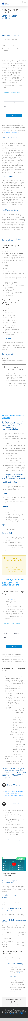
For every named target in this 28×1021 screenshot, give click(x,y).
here (12, 685)
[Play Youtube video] (14, 864)
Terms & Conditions (15, 132)
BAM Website (22, 1009)
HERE (18, 973)
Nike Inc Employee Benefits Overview (15, 795)
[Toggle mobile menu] (25, 2)
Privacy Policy (7, 132)
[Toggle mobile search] (22, 2)
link (11, 599)
